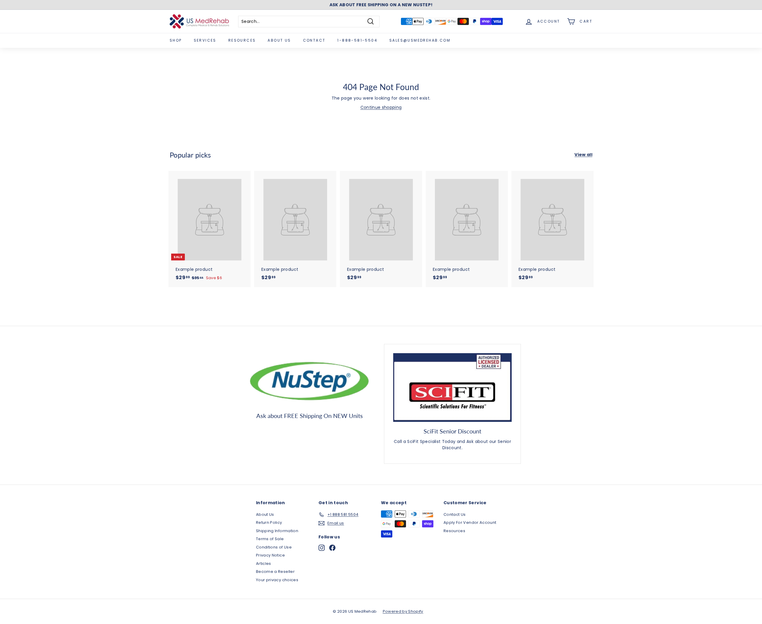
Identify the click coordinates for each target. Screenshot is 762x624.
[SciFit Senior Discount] (452, 387)
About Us (279, 40)
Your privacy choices (277, 580)
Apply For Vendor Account (470, 522)
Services (205, 40)
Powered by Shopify (403, 611)
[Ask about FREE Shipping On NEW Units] (309, 379)
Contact (314, 40)
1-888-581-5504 (357, 40)
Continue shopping (381, 107)
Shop (176, 40)
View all (583, 155)
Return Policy (269, 522)
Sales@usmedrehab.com (419, 40)
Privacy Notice (270, 555)
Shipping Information (277, 531)
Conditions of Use (274, 547)
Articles (263, 563)
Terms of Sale (270, 539)
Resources (242, 40)
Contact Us (455, 514)
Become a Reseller (275, 571)
